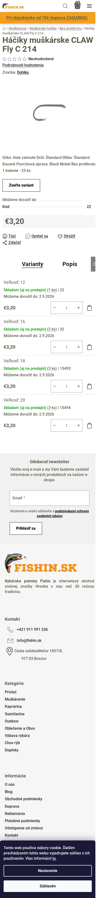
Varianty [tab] (32, 264)
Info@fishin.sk (29, 640)
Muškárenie (15, 699)
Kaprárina (13, 706)
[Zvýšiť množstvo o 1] (78, 308)
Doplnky (12, 750)
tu (54, 858)
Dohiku (23, 72)
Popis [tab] (69, 264)
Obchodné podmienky (23, 799)
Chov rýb (12, 743)
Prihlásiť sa (26, 528)
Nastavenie (47, 870)
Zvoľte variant (21, 185)
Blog (8, 791)
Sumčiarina (15, 714)
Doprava (12, 806)
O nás (10, 784)
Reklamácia (15, 813)
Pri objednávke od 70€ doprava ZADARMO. (47, 17)
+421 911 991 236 (32, 629)
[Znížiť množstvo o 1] (54, 308)
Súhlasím (48, 886)
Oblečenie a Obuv (20, 728)
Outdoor (12, 721)
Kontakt (11, 835)
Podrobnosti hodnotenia (23, 65)
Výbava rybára (17, 735)
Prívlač (11, 692)
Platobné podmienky (22, 821)
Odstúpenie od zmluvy (24, 828)
